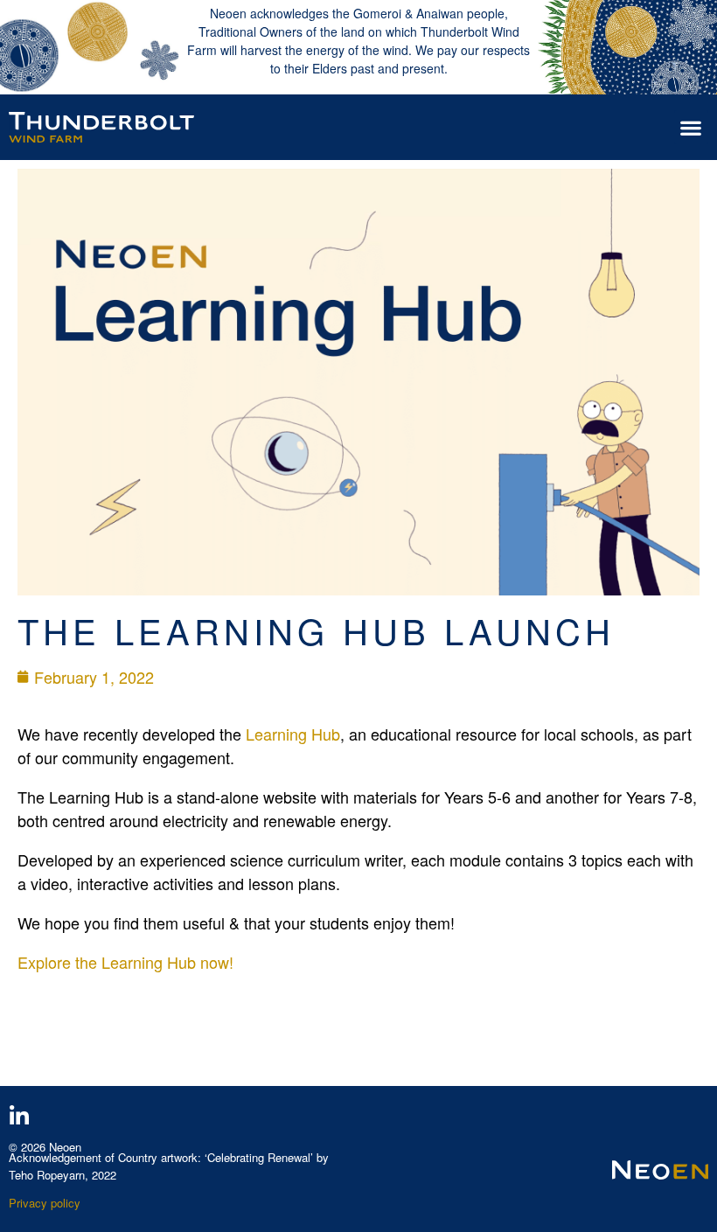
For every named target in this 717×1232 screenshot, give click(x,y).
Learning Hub (293, 733)
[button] (691, 127)
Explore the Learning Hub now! (125, 961)
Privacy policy (44, 1202)
